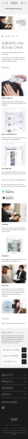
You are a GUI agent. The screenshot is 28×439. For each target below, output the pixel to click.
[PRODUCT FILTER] (14, 350)
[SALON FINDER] (14, 355)
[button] (14, 375)
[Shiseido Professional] (14, 3)
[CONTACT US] (14, 361)
